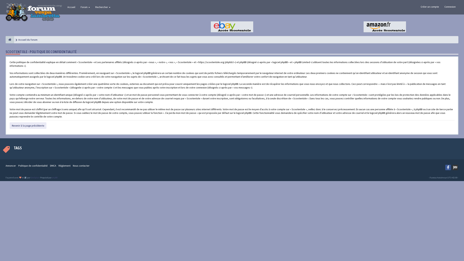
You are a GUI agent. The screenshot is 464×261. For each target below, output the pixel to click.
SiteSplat (34, 177)
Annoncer (11, 165)
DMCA (53, 165)
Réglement (65, 165)
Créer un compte (430, 6)
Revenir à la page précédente (28, 125)
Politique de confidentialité (33, 165)
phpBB (54, 177)
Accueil (71, 7)
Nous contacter (81, 165)
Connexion (450, 6)
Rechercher (102, 7)
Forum (84, 7)
